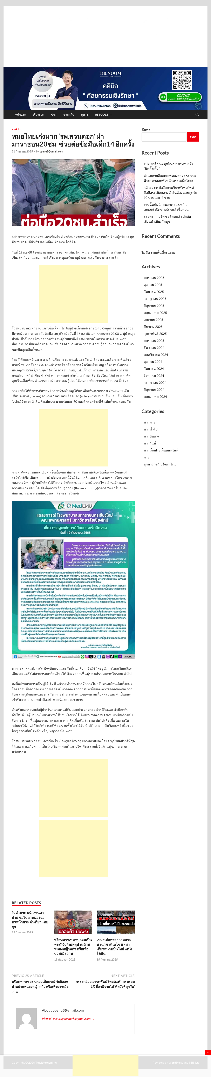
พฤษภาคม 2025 (155, 312)
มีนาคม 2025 (153, 326)
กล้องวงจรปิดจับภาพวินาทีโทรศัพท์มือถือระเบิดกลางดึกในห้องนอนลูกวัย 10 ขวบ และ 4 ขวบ (170, 192)
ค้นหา (146, 130)
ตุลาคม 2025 (153, 284)
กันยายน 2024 (154, 368)
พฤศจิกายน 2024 (156, 354)
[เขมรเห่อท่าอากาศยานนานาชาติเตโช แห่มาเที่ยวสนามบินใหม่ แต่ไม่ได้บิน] (116, 924)
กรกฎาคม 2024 (155, 382)
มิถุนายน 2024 (154, 389)
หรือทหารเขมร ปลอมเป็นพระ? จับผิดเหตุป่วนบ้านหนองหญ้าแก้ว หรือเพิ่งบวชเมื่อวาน (73, 947)
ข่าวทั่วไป (16, 129)
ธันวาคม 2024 (154, 347)
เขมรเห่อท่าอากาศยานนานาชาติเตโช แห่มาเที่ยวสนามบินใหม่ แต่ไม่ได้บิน (115, 947)
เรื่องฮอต (38, 114)
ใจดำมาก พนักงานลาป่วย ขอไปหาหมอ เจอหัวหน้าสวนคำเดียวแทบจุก (30, 919)
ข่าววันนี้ (150, 443)
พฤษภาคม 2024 (155, 396)
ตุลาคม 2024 (153, 361)
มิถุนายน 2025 (154, 305)
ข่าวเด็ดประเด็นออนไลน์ (161, 450)
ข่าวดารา (150, 422)
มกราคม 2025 (154, 340)
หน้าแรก (20, 114)
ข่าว (53, 114)
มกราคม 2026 (154, 277)
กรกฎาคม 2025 (155, 298)
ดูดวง (84, 114)
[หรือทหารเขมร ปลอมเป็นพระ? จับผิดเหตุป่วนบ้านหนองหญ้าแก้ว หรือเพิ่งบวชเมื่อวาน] (73, 924)
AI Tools (101, 114)
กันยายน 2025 (154, 291)
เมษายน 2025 (153, 319)
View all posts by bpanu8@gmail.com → (68, 1018)
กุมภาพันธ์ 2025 (155, 333)
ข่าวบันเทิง (151, 436)
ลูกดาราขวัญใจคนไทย (160, 464)
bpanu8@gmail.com (51, 151)
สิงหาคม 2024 (154, 375)
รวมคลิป (68, 114)
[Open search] (197, 114)
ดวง (146, 457)
